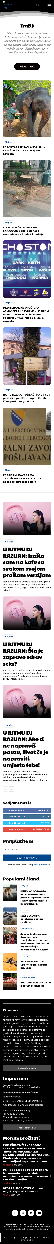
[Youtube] (39, 1213)
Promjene (27, 929)
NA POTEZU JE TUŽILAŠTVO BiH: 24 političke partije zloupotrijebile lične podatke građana (26, 398)
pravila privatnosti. (41, 864)
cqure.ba (28, 1240)
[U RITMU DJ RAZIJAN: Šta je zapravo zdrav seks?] (27, 613)
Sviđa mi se (43, 810)
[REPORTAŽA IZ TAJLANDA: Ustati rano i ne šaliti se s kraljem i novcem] (27, 108)
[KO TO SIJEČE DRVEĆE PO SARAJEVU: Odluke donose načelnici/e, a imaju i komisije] (27, 188)
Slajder (9, 142)
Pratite (45, 817)
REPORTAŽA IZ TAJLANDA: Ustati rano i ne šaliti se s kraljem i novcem (25, 150)
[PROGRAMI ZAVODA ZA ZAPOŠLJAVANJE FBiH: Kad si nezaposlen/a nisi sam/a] (27, 436)
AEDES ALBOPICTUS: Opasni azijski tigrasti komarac (33, 964)
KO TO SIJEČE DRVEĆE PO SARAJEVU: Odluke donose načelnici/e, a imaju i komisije (23, 231)
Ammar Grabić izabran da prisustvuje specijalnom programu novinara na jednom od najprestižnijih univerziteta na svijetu (34, 941)
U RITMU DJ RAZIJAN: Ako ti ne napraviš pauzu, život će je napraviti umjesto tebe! (25, 748)
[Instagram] (23, 1213)
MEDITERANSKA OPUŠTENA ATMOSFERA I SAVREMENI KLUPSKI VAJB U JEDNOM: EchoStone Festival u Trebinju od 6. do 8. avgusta (26, 314)
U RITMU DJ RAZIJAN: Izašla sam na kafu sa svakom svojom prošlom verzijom (27, 562)
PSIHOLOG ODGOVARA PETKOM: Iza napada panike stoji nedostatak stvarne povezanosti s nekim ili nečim (34, 897)
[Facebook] (15, 1213)
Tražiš (25, 886)
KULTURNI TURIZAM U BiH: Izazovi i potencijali (35, 984)
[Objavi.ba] (18, 5)
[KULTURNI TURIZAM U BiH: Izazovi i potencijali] (10, 981)
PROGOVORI (28, 977)
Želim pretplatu (27, 858)
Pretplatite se (41, 829)
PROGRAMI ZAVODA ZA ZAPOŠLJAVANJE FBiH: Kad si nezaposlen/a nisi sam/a (22, 478)
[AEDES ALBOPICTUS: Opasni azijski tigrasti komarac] (10, 961)
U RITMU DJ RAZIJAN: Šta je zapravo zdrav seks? (23, 653)
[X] (31, 1213)
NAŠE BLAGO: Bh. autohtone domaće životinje (32, 918)
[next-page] (11, 789)
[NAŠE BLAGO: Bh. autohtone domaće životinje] (10, 916)
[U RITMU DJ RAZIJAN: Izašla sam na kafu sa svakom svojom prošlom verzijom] (27, 518)
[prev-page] (5, 789)
